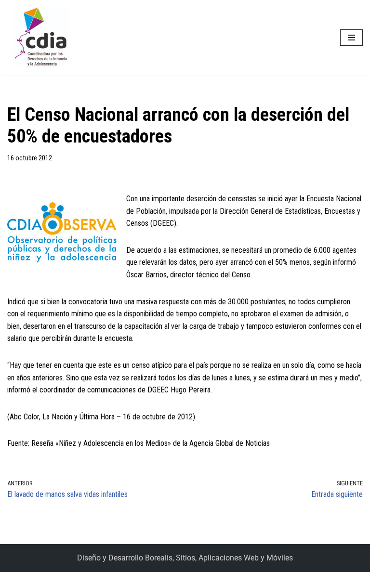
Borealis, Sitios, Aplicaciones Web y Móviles (219, 557)
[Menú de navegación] (351, 37)
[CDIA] (38, 37)
